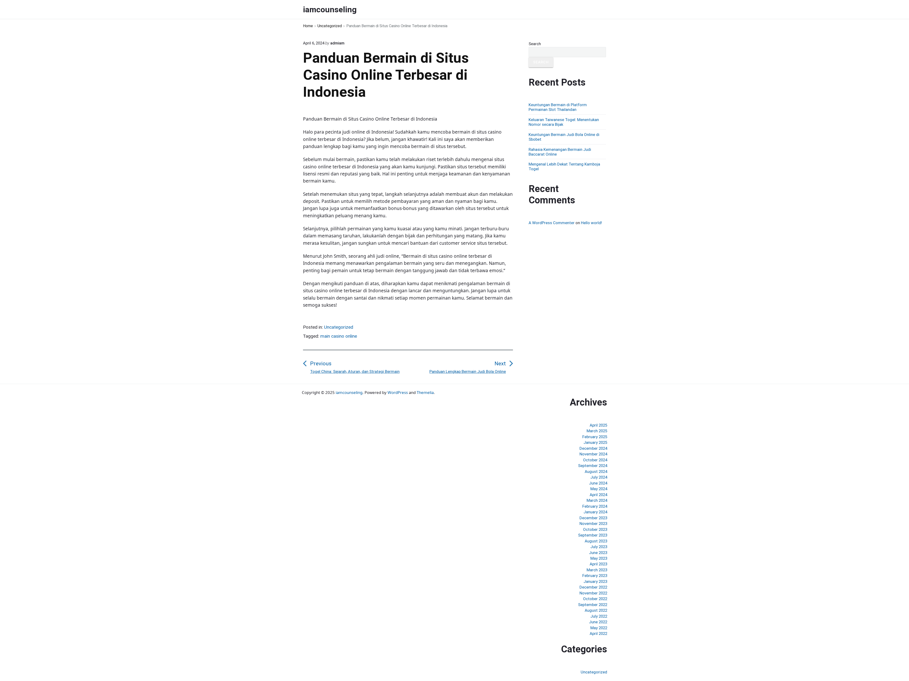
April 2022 (598, 633)
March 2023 (597, 570)
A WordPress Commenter (552, 222)
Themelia (425, 392)
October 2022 (595, 598)
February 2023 (594, 575)
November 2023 (593, 523)
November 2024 (593, 454)
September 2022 (592, 604)
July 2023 (598, 546)
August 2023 (596, 541)
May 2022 (598, 627)
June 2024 (598, 483)
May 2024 (598, 488)
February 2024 (594, 506)
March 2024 (597, 500)
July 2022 (598, 616)
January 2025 (595, 442)
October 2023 (595, 529)
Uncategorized (338, 327)
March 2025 (597, 430)
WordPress (398, 392)
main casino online (338, 336)
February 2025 (594, 436)
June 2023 (598, 552)
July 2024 (598, 477)
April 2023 (598, 564)
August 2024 (596, 471)
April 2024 (598, 494)
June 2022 (598, 622)
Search (535, 43)
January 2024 (595, 512)
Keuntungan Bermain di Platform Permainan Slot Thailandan (558, 107)
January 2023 (595, 581)
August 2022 (596, 610)
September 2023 (592, 535)
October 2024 (595, 460)
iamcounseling (349, 392)
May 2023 (598, 558)
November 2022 (593, 593)
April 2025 (598, 425)
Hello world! (591, 222)
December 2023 (593, 517)
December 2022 (593, 587)
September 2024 (592, 465)
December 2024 (593, 448)
